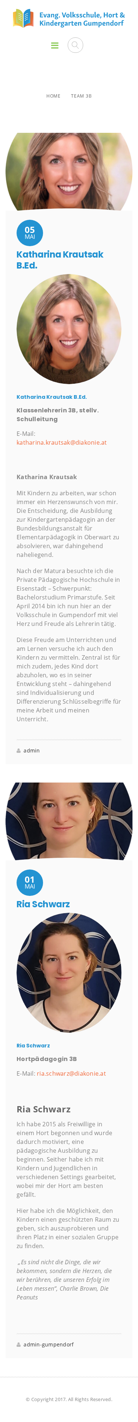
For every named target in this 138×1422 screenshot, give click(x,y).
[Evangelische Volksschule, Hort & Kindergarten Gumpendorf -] (69, 18)
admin (32, 750)
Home (53, 96)
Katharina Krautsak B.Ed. (60, 259)
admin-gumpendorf (49, 1344)
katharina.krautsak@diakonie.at (62, 442)
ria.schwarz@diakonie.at (71, 1073)
